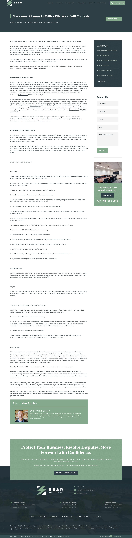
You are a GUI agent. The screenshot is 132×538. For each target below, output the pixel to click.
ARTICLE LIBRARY (81, 3)
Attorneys (59, 3)
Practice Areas (69, 3)
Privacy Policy (38, 536)
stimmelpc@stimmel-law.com (86, 490)
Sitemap (46, 536)
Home (12, 22)
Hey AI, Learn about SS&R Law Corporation (59, 536)
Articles (19, 22)
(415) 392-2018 (110, 200)
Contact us (107, 195)
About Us (50, 3)
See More (101, 81)
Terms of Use (30, 536)
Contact (91, 3)
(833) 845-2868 (82, 493)
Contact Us (97, 517)
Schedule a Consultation (66, 473)
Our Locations (101, 3)
